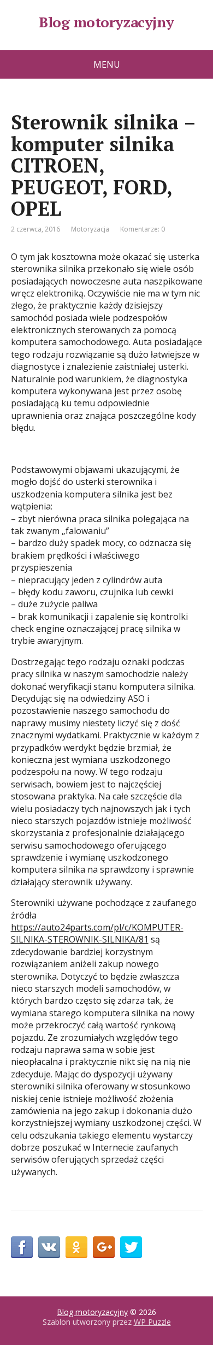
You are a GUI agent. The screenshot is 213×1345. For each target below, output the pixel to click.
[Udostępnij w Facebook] (22, 1247)
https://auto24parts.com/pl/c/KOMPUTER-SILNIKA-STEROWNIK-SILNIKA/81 (97, 933)
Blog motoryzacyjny (106, 22)
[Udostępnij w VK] (49, 1247)
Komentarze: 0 (142, 229)
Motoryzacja (90, 229)
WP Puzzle (152, 1322)
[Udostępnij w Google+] (104, 1247)
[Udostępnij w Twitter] (131, 1247)
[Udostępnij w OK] (76, 1247)
